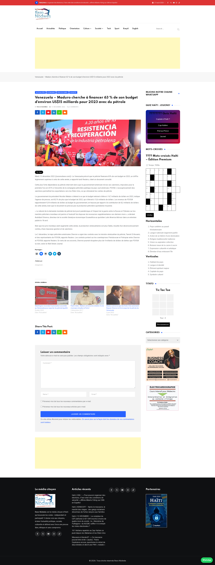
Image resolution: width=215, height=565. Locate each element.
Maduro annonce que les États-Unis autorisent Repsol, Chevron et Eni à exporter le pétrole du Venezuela (122, 308)
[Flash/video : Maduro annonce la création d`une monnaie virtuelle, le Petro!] (87, 295)
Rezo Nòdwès (120, 561)
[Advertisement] (107, 53)
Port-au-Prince (163, 131)
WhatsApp (207, 560)
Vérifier (150, 215)
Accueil (40, 29)
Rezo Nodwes (42, 107)
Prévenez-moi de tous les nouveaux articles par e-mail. (64, 407)
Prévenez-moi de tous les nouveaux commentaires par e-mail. (66, 401)
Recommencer (163, 324)
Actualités (50, 29)
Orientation (75, 29)
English (135, 29)
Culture (86, 29)
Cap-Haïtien (163, 125)
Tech (109, 29)
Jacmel (163, 136)
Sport (117, 29)
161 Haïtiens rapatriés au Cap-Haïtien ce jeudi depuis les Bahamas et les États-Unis (88, 531)
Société (98, 29)
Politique (62, 29)
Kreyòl (126, 29)
